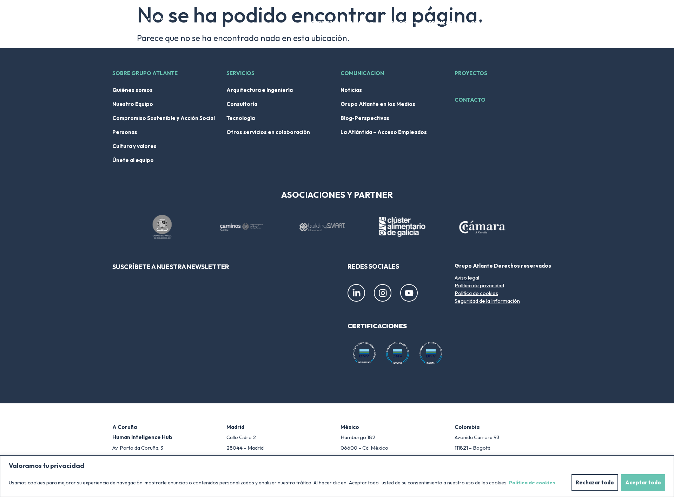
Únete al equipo (133, 160)
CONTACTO (470, 99)
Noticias (351, 90)
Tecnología (240, 118)
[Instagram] (382, 293)
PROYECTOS (471, 73)
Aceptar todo (643, 482)
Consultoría (241, 104)
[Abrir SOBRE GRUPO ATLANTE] (371, 23)
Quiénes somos (132, 90)
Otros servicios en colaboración (268, 132)
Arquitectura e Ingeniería (259, 90)
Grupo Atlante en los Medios (378, 104)
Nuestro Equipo (132, 104)
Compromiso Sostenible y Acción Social (163, 118)
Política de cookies (532, 482)
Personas (124, 132)
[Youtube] (409, 293)
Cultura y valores (134, 146)
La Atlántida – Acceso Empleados (384, 132)
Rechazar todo (595, 482)
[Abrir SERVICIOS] (414, 23)
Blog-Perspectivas (365, 118)
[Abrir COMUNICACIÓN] (514, 23)
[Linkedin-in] (356, 293)
